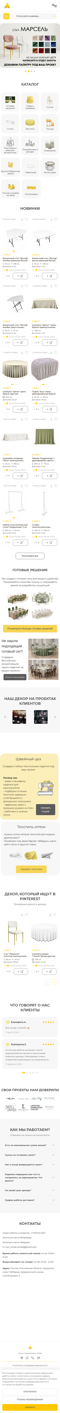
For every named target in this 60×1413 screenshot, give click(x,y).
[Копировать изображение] (22, 219)
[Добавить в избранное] (26, 219)
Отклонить (30, 1391)
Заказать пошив (45, 809)
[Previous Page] (5, 717)
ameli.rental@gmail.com (24, 1247)
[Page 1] (26, 71)
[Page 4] (34, 71)
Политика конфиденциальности (30, 1365)
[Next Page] (55, 717)
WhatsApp (26, 1237)
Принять (30, 1407)
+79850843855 (38, 1233)
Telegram (25, 1242)
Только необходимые (30, 1399)
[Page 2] (28, 71)
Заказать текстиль (31, 869)
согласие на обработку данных (18, 1384)
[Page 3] (31, 71)
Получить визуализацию (15, 677)
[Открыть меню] (54, 5)
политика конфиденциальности (31, 1382)
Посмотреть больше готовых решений (30, 628)
